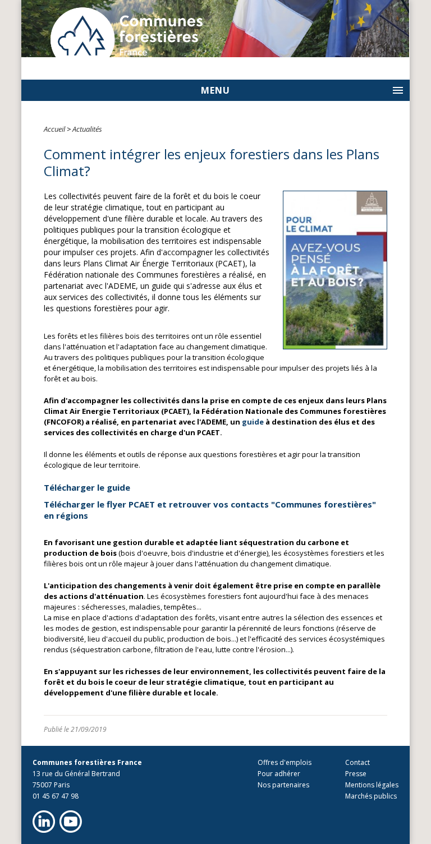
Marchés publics (371, 796)
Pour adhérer (279, 773)
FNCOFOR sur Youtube (70, 821)
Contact (357, 762)
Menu (215, 90)
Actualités (87, 129)
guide (253, 422)
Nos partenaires (283, 785)
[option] (215, 28)
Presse (355, 773)
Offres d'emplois (284, 762)
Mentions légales (371, 785)
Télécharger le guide (87, 487)
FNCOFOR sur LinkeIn (44, 821)
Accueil (54, 129)
